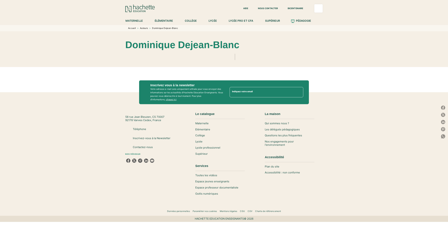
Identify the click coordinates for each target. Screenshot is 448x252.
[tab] (136, 21)
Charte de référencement (268, 211)
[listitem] (128, 161)
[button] (244, 8)
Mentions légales (228, 211)
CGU (242, 211)
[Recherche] (318, 8)
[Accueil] (140, 8)
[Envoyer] (299, 92)
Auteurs (144, 28)
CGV (250, 211)
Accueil (132, 28)
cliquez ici (171, 99)
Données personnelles (178, 211)
